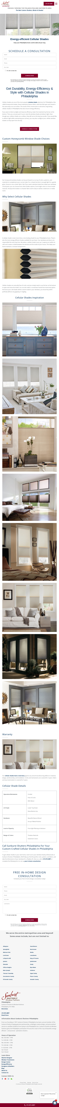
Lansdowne (33, 955)
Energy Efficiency (7, 1064)
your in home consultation (32, 861)
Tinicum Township (8, 973)
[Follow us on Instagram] (8, 1079)
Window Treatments (8, 1060)
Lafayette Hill (7, 958)
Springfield (6, 949)
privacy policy (20, 81)
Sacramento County (8, 976)
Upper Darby (33, 973)
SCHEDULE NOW (29, 75)
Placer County (34, 976)
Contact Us (5, 1072)
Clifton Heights (7, 967)
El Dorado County (8, 979)
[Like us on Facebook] (2, 1079)
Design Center (6, 1062)
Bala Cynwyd (6, 970)
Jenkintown (33, 961)
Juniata (5, 961)
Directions (5, 1009)
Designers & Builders (8, 1066)
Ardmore (32, 970)
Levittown (6, 955)
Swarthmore (33, 946)
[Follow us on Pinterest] (5, 1079)
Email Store (5, 1015)
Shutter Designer (7, 1058)
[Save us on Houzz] (11, 1079)
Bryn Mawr (33, 967)
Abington (5, 946)
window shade (32, 102)
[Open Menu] (56, 4)
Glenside (5, 964)
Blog (3, 1068)
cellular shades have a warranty (15, 776)
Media (31, 952)
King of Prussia (34, 958)
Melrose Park (6, 952)
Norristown (33, 949)
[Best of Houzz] (29, 1091)
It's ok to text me (12, 70)
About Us (4, 1070)
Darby (31, 964)
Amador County (34, 979)
